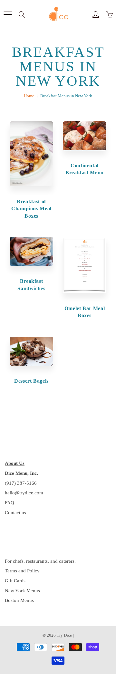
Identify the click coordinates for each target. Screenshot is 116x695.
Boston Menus (19, 600)
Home (29, 95)
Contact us (15, 512)
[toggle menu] (7, 14)
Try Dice (64, 635)
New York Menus (22, 590)
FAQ (9, 502)
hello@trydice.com (24, 492)
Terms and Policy (22, 570)
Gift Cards (15, 580)
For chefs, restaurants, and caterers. (40, 561)
